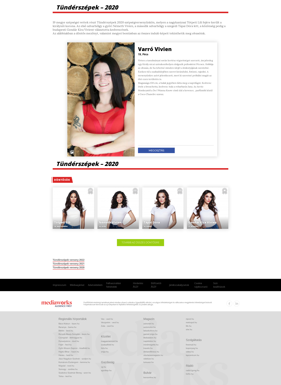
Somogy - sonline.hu (68, 369)
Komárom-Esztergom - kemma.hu (74, 362)
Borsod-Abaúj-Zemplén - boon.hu (74, 334)
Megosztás (156, 150)
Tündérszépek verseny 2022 (68, 259)
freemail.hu (191, 344)
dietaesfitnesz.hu (151, 351)
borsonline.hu (149, 377)
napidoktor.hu (149, 341)
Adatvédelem (95, 285)
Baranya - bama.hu (67, 327)
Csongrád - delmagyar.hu (70, 337)
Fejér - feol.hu (65, 344)
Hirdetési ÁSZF (138, 285)
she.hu (189, 329)
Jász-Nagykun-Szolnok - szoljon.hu (75, 359)
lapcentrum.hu (192, 355)
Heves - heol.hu (66, 355)
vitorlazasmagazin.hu (153, 355)
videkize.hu (148, 359)
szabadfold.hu (107, 344)
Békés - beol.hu (66, 330)
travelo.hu (148, 348)
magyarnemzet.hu (109, 341)
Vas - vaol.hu (107, 319)
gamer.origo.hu (150, 334)
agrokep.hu (106, 370)
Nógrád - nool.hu (66, 366)
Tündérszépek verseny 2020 (68, 267)
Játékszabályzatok (179, 285)
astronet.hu (148, 323)
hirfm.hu (189, 374)
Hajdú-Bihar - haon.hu (69, 351)
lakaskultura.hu (150, 330)
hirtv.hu (104, 348)
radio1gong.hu (192, 370)
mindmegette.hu (151, 344)
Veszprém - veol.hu (110, 322)
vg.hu (103, 367)
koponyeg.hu (192, 348)
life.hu (188, 326)
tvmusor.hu (148, 362)
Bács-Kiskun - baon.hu (69, 323)
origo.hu (105, 351)
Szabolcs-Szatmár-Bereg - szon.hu (75, 373)
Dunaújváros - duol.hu (69, 341)
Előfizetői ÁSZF (156, 285)
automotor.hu (149, 327)
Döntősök (62, 179)
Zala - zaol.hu (107, 326)
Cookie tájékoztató (201, 285)
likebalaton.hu (149, 337)
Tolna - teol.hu (65, 376)
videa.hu (190, 351)
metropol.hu (191, 322)
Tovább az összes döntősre (140, 242)
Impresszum (59, 285)
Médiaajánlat (77, 285)
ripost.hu (190, 319)
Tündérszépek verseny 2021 (68, 263)
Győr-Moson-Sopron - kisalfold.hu (74, 348)
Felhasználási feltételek (113, 285)
